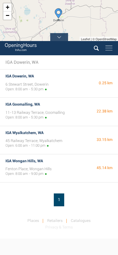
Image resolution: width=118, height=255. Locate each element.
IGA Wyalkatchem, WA (24, 133)
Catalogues (81, 220)
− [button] (7, 15)
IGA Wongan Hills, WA (24, 161)
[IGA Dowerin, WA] (58, 14)
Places (33, 220)
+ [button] (7, 7)
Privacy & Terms (59, 227)
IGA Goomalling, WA (22, 104)
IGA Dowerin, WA (19, 76)
